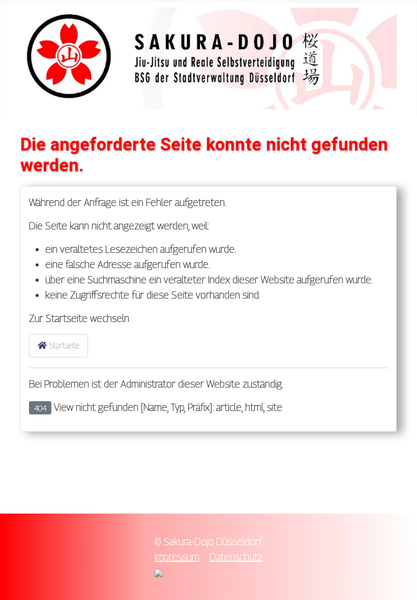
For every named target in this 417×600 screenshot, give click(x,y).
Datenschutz (236, 557)
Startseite (63, 345)
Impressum (177, 557)
